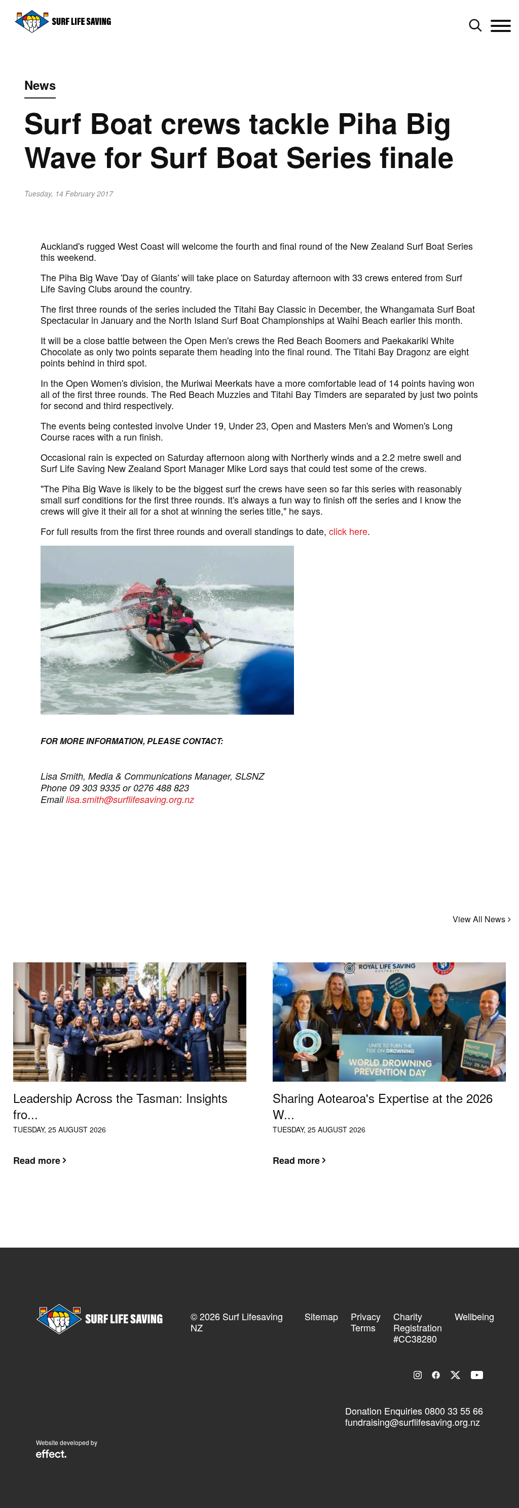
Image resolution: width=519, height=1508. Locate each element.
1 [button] (252, 1210)
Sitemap (321, 1316)
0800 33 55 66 (454, 1410)
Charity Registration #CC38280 (417, 1327)
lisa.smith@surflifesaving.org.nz (130, 799)
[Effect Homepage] (51, 1454)
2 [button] (267, 1210)
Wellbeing (474, 1316)
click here (348, 531)
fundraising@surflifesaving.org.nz (412, 1421)
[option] (130, 1072)
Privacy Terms (366, 1322)
